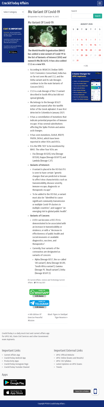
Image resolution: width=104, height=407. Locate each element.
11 (82, 45)
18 (82, 50)
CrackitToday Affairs (15, 3)
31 (77, 60)
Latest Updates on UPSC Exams (69, 364)
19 (86, 50)
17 (77, 50)
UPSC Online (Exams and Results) (69, 358)
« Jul (86, 65)
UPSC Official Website (65, 355)
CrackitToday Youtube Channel (16, 367)
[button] (95, 391)
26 (86, 55)
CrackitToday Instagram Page (16, 364)
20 (91, 50)
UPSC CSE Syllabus (64, 361)
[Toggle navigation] (99, 3)
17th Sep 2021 (40, 283)
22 (100, 50)
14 (95, 45)
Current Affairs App (12, 355)
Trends (59, 367)
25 (82, 55)
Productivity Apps (11, 361)
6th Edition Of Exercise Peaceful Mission (35, 317)
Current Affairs (35, 280)
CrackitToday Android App (15, 358)
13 (91, 45)
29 (100, 55)
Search (74, 11)
